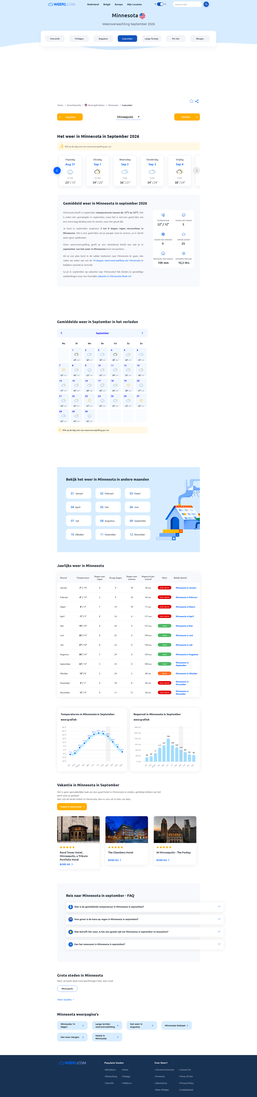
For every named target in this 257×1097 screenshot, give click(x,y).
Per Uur (176, 38)
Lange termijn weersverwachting (105, 1025)
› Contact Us (185, 1069)
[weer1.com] (61, 4)
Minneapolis (67, 988)
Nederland (93, 4)
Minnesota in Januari (186, 587)
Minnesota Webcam (175, 1025)
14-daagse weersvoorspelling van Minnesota (116, 260)
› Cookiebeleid (186, 1089)
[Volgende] (196, 170)
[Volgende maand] (142, 333)
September (127, 38)
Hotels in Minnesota (70, 806)
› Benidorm (110, 1069)
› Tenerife (109, 1083)
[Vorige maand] (62, 333)
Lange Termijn (151, 38)
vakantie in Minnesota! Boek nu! (114, 276)
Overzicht (55, 38)
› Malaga (126, 1076)
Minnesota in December (182, 692)
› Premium (160, 1076)
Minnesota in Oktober (186, 673)
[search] (206, 4)
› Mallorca (126, 1083)
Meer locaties (64, 999)
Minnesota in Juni (184, 635)
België (106, 4)
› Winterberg (110, 1076)
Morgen (200, 38)
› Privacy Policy (186, 1083)
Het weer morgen (70, 1037)
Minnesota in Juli (184, 644)
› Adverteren (161, 1083)
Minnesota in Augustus (187, 654)
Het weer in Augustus (136, 1025)
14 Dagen (79, 38)
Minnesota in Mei (184, 625)
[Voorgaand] (57, 170)
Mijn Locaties (134, 4)
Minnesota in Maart (185, 606)
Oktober (186, 116)
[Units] (160, 4)
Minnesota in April (185, 616)
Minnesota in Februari (186, 597)
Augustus (103, 38)
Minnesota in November (182, 683)
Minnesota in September (182, 664)
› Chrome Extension (164, 1069)
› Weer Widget (162, 1089)
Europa (119, 4)
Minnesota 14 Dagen (68, 1025)
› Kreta (125, 1069)
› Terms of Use (186, 1076)
